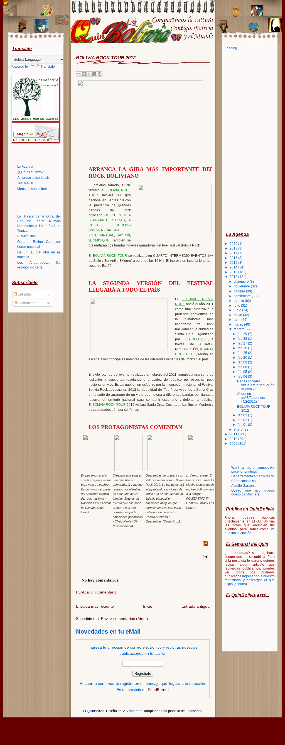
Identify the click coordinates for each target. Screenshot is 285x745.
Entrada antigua (195, 606)
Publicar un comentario (96, 592)
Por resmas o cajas (245, 481)
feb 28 (243, 339)
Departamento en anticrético (252, 476)
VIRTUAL (107, 235)
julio (237, 305)
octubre (240, 291)
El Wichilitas (26, 236)
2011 (234, 434)
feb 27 (243, 343)
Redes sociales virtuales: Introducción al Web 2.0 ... (255, 385)
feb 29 (243, 334)
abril (237, 320)
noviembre (242, 286)
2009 (234, 444)
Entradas (24, 294)
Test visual (25, 183)
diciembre (242, 282)
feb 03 (243, 415)
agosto (239, 301)
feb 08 (243, 367)
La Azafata (25, 166)
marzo (239, 324)
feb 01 (243, 425)
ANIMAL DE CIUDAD (109, 220)
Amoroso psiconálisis (33, 178)
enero (239, 429)
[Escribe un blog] (84, 74)
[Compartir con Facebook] (94, 74)
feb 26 (243, 348)
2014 (234, 267)
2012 (234, 277)
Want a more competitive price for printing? (253, 469)
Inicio (147, 606)
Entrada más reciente (95, 606)
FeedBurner (158, 689)
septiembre (243, 296)
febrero (239, 329)
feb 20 (243, 358)
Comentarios (27, 303)
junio (238, 310)
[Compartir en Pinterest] (99, 74)
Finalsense (194, 711)
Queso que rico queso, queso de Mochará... (253, 492)
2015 (234, 263)
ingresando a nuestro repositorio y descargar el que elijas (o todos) (250, 580)
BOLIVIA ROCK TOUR (110, 256)
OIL (107, 215)
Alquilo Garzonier (244, 486)
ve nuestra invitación (250, 531)
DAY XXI (123, 235)
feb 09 (243, 362)
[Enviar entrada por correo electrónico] (205, 556)
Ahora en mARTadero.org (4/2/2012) (251, 398)
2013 (234, 272)
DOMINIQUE (99, 240)
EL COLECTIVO (195, 339)
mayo (238, 315)
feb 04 (243, 376)
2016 (234, 258)
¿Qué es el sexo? (30, 172)
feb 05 (243, 372)
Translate (48, 67)
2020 (234, 244)
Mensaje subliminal (32, 189)
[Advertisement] (247, 140)
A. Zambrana (132, 711)
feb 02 (243, 420)
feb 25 (243, 353)
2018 (234, 248)
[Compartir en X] (89, 74)
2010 (234, 439)
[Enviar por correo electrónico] (78, 74)
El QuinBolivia (93, 711)
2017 (234, 253)
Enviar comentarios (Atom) (124, 618)
